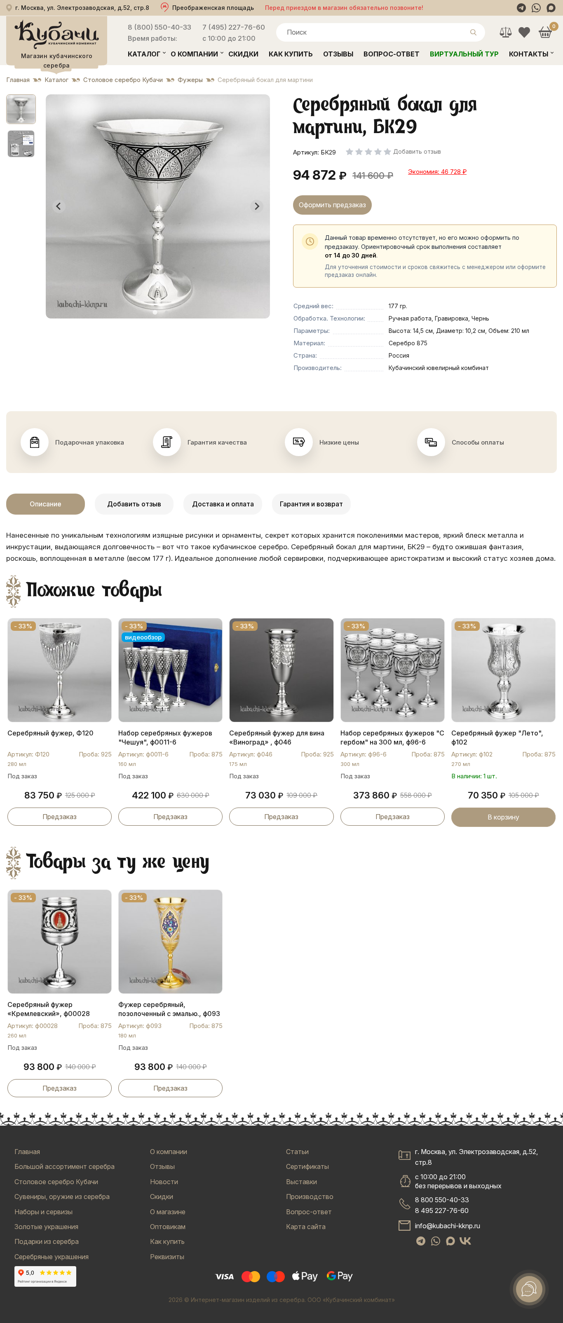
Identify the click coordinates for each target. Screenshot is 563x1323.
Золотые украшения (46, 1226)
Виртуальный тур (464, 54)
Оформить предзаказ (332, 205)
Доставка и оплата (223, 504)
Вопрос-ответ (392, 54)
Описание (45, 504)
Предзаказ (59, 817)
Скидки (243, 54)
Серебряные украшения (51, 1257)
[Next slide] (256, 206)
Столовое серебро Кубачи (56, 1182)
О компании (194, 54)
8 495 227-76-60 (442, 1210)
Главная (27, 1151)
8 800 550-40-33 (442, 1200)
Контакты (528, 54)
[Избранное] (524, 32)
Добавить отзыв (134, 504)
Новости (164, 1182)
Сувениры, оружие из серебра (62, 1196)
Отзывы (338, 54)
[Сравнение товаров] (505, 32)
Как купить (291, 54)
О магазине (167, 1212)
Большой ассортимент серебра (64, 1166)
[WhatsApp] (536, 8)
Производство (309, 1196)
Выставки (301, 1182)
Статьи (297, 1151)
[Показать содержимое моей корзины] (545, 32)
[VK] (465, 1241)
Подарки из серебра (46, 1241)
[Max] (551, 8)
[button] (21, 109)
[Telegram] (521, 8)
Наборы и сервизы (43, 1212)
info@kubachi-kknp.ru (447, 1226)
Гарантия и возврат (311, 504)
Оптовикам (167, 1226)
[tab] (154, 312)
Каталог (144, 54)
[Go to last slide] (59, 206)
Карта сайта (306, 1226)
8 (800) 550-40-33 (159, 27)
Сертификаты (307, 1166)
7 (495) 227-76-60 (233, 27)
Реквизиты (167, 1257)
